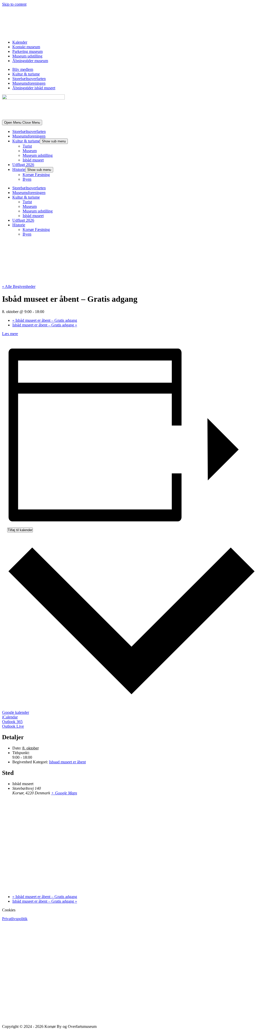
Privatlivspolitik (14, 919)
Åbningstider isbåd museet (33, 88)
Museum (30, 151)
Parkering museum (27, 51)
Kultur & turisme (26, 74)
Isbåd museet (33, 160)
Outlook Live (13, 726)
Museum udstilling (27, 56)
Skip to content (14, 4)
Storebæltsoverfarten (29, 78)
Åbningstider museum (30, 61)
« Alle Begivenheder (18, 286)
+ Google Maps (64, 793)
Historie (18, 169)
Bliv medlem (22, 69)
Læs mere (10, 334)
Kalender (19, 42)
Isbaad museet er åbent (67, 762)
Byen (27, 179)
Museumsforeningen (28, 83)
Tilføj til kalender (20, 530)
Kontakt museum (26, 47)
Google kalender (15, 712)
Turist (27, 146)
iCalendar (10, 717)
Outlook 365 (12, 721)
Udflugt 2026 (23, 164)
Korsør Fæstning (36, 174)
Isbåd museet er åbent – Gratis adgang (44, 320)
